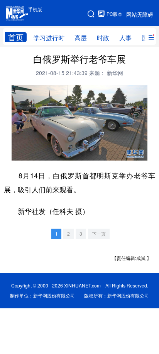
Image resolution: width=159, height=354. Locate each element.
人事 (125, 37)
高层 (80, 37)
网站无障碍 (139, 14)
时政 (103, 37)
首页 (16, 37)
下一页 (99, 233)
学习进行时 (49, 37)
